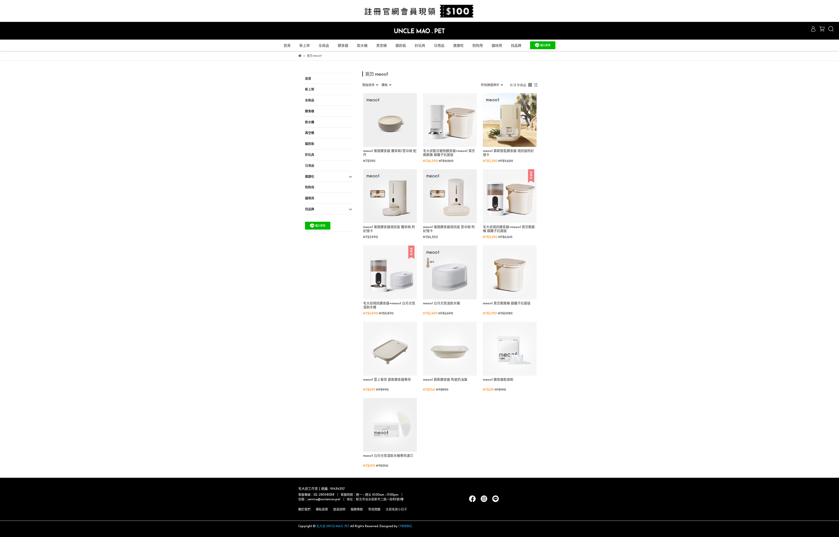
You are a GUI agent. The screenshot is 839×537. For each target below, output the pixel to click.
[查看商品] (384, 120)
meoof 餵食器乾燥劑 (498, 379)
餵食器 (343, 45)
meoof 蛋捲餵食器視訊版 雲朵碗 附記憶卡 (449, 229)
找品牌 (516, 45)
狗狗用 (477, 45)
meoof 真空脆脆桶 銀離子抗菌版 (506, 303)
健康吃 (458, 45)
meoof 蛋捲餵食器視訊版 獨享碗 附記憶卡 (389, 229)
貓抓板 (400, 45)
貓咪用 (497, 45)
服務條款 (357, 509)
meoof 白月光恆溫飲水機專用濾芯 (388, 455)
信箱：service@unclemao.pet (319, 499)
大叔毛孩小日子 (396, 509)
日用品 (439, 45)
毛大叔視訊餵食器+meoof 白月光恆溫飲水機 (389, 305)
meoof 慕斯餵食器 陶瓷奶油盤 (445, 379)
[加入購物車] (396, 120)
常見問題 (374, 509)
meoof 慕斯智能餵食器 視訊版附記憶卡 (508, 153)
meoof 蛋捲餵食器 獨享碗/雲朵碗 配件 (389, 153)
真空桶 (381, 45)
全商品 (324, 45)
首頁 (287, 45)
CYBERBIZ (405, 526)
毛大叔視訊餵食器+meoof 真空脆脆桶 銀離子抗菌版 (509, 229)
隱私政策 (322, 509)
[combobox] (370, 85)
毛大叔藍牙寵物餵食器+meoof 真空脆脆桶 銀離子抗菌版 (449, 153)
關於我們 (304, 509)
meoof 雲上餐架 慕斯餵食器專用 (387, 379)
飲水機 (362, 45)
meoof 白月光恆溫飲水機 (441, 303)
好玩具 (420, 45)
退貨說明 (339, 509)
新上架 (304, 45)
